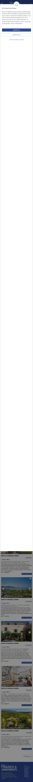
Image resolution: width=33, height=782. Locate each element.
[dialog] (16, 277)
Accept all (16, 30)
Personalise (16, 34)
